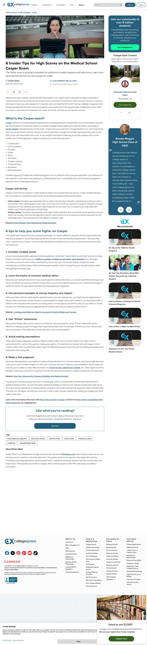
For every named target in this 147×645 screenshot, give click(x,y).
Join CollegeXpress (124, 47)
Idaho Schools (111, 577)
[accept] (129, 112)
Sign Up (130, 5)
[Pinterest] (24, 554)
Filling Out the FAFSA (134, 560)
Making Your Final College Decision (133, 567)
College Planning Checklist (91, 573)
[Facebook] (7, 554)
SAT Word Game (91, 577)
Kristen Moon (14, 81)
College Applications (134, 544)
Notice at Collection (27, 567)
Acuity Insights (12, 129)
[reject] (120, 112)
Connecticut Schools (113, 562)
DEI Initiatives (70, 551)
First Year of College (134, 579)
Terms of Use (8, 567)
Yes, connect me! (125, 105)
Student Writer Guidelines (70, 568)
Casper (9, 123)
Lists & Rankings (91, 556)
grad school (55, 438)
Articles (81, 5)
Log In (141, 5)
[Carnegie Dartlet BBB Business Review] (10, 583)
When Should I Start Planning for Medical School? (34, 223)
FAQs (67, 548)
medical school (84, 438)
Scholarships (60, 5)
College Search (91, 544)
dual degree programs (17, 438)
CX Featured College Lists (93, 560)
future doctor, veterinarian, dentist (65, 368)
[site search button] (121, 4)
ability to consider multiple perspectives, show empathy (60, 259)
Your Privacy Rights (39, 567)
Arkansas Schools (112, 553)
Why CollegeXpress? (72, 545)
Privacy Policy (17, 567)
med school (69, 438)
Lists (72, 5)
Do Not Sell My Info (50, 567)
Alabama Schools (112, 544)
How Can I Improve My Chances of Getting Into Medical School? (41, 376)
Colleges (34, 5)
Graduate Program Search (92, 568)
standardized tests (28, 443)
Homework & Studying (134, 571)
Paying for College (133, 563)
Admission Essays (133, 547)
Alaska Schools (111, 547)
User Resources (91, 586)
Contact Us (69, 542)
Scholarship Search (92, 550)
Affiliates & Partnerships (69, 558)
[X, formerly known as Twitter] (12, 554)
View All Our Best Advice (133, 583)
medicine (11, 443)
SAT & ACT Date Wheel (94, 580)
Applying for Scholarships (131, 556)
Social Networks (71, 554)
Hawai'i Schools (111, 574)
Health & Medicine (24, 12)
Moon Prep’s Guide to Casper (52, 400)
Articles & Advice (11, 12)
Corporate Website (72, 572)
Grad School (90, 564)
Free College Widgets (93, 583)
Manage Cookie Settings (11, 569)
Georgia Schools (111, 571)
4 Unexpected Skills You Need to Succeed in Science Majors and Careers (44, 312)
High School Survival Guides (134, 575)
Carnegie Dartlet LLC (21, 565)
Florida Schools (111, 568)
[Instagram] (18, 554)
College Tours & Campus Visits (132, 551)
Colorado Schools (112, 559)
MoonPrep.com (68, 454)
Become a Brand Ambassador (70, 563)
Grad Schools (46, 5)
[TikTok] (35, 554)
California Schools (112, 556)
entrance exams (38, 438)
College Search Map (92, 547)
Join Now (55, 426)
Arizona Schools (111, 550)
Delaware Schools (112, 565)
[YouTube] (29, 554)
